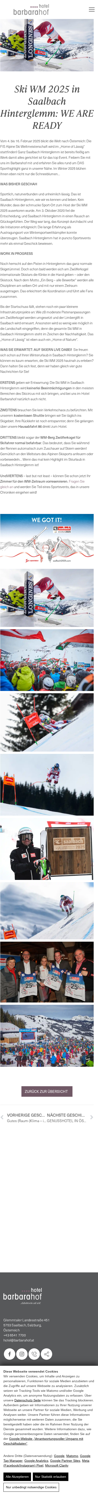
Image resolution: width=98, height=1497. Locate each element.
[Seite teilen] (46, 1354)
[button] (47, 540)
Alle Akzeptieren (17, 1476)
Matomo (72, 1456)
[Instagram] (22, 1354)
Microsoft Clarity (56, 1465)
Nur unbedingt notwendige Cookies (31, 1487)
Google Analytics (36, 1460)
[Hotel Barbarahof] (31, 9)
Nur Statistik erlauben (50, 1476)
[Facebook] (9, 1354)
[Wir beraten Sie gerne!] (34, 1354)
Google (59, 1456)
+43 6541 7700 (14, 1335)
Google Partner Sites (65, 1460)
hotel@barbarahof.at (18, 1340)
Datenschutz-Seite (27, 1400)
